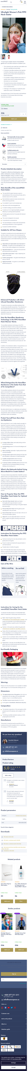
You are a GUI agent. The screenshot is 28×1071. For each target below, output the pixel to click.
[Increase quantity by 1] (25, 114)
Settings (13, 1062)
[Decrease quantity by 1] (21, 114)
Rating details (14, 9)
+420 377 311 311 (11, 747)
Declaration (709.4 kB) (9, 850)
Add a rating (8, 775)
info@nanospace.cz (11, 751)
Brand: (5, 133)
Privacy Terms (23, 983)
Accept (13, 1067)
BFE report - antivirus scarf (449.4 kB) (12, 843)
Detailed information (5, 124)
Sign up (14, 974)
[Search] (11, 2)
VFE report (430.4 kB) (8, 836)
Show (21, 901)
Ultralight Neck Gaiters (21, 815)
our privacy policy (17, 1059)
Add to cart (14, 119)
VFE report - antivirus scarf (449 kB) (12, 840)
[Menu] (25, 2)
